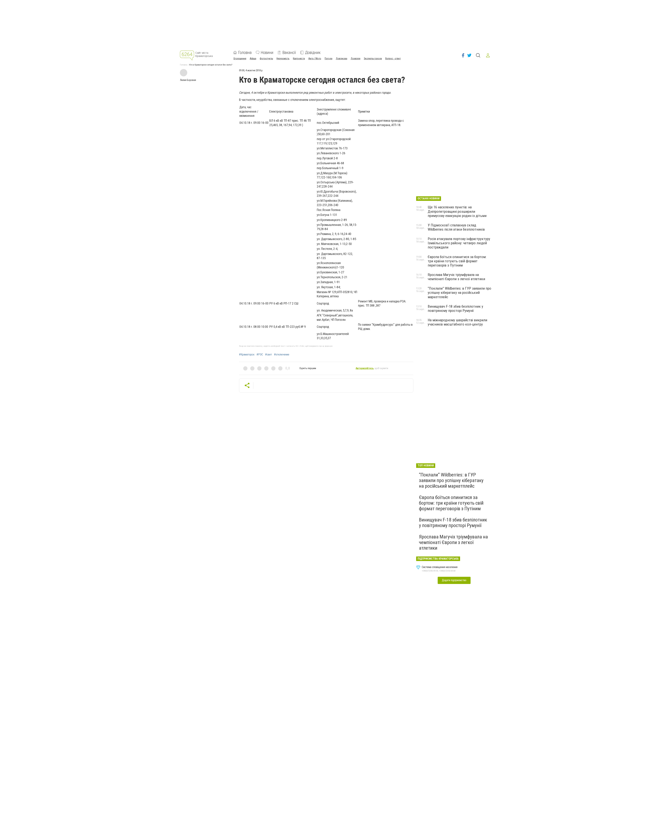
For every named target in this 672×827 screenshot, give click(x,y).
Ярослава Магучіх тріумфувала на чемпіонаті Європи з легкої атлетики (456, 277)
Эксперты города (373, 58)
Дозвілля (355, 58)
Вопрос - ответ (393, 58)
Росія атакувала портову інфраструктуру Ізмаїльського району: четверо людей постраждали (459, 243)
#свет (268, 354)
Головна (245, 52)
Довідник (313, 52)
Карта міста (299, 58)
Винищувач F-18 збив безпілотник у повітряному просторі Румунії (455, 308)
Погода (328, 58)
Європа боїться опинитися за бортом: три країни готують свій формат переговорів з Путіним (457, 261)
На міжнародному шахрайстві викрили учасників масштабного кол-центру (457, 322)
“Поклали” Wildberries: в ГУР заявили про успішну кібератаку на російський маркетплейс (459, 292)
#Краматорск (246, 354)
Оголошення (239, 58)
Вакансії (289, 52)
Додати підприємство (454, 580)
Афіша (253, 58)
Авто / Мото (314, 58)
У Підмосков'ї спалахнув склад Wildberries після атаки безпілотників (456, 227)
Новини (267, 52)
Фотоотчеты (266, 58)
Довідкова (341, 58)
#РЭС (260, 354)
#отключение (281, 354)
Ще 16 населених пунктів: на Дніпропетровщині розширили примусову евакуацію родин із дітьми (457, 211)
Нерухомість (282, 58)
